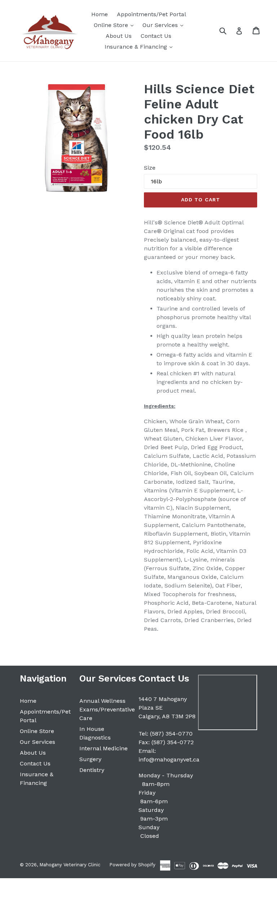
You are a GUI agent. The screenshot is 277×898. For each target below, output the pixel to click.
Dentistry (91, 770)
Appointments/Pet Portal (151, 14)
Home (99, 14)
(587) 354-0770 (171, 733)
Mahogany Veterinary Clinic (69, 864)
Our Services (164, 24)
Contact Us (156, 35)
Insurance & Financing (140, 46)
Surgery (90, 759)
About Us (119, 35)
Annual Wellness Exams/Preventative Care (107, 709)
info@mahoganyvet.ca (168, 759)
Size (149, 167)
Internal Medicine (103, 748)
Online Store (115, 24)
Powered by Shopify (132, 864)
